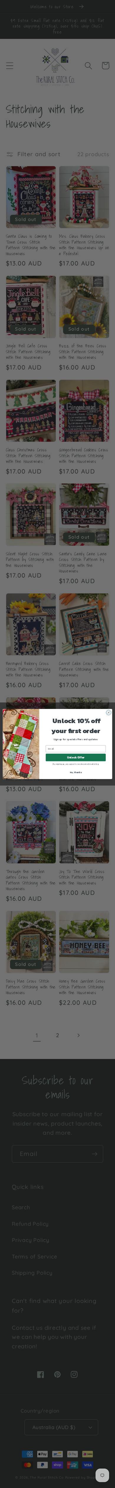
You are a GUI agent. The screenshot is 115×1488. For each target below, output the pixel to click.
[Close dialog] (108, 712)
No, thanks (76, 772)
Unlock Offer (75, 757)
